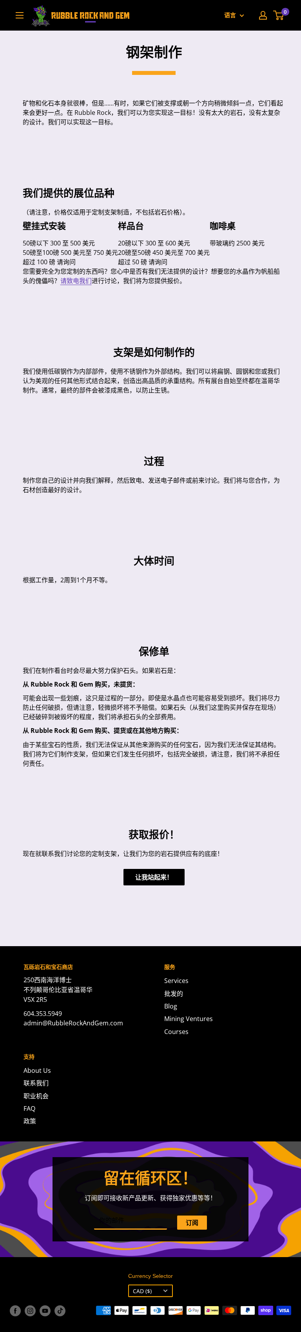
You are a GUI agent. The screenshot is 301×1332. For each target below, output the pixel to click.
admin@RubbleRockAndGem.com (73, 1023)
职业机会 (36, 1096)
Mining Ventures (188, 1018)
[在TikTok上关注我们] (59, 1310)
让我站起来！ (154, 877)
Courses (176, 1031)
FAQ (29, 1108)
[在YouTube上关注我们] (45, 1310)
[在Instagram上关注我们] (30, 1310)
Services (176, 980)
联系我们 (36, 1083)
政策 (30, 1121)
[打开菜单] (20, 15)
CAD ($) (142, 1291)
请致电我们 (76, 280)
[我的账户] (263, 15)
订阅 (192, 1222)
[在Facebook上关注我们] (15, 1310)
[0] (279, 15)
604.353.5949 (43, 1013)
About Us (37, 1070)
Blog (170, 1006)
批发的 (173, 993)
